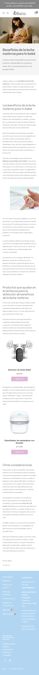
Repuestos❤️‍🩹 (8, 610)
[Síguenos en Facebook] (5, 660)
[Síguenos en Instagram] (9, 660)
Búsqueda (6, 580)
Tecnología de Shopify (16, 669)
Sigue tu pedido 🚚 (9, 614)
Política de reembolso (7, 593)
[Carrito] (35, 13)
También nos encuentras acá (8, 604)
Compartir (6, 565)
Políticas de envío (9, 599)
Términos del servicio (7, 586)
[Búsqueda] (8, 13)
